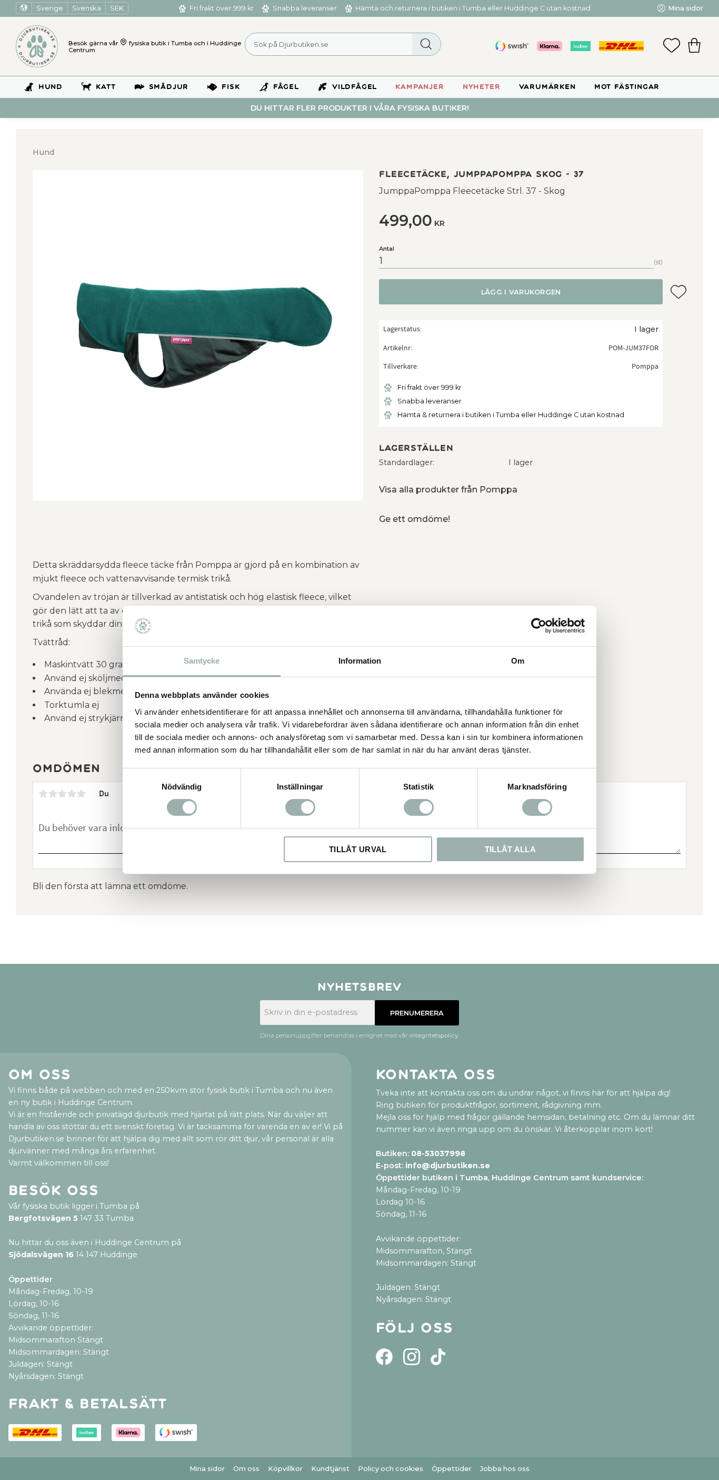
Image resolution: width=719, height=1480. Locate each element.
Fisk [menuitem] (230, 87)
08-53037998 (438, 1153)
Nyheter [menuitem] (482, 87)
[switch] (300, 807)
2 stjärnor (52, 793)
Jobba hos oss (505, 1469)
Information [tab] (359, 660)
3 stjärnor (62, 793)
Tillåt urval (358, 849)
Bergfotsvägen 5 (43, 1218)
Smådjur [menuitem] (169, 87)
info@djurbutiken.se (447, 1165)
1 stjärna (43, 793)
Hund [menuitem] (50, 87)
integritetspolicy (434, 1035)
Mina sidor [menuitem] (685, 8)
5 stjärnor (81, 793)
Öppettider (452, 1469)
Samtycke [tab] (201, 660)
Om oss (246, 1469)
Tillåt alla (510, 849)
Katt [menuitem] (105, 87)
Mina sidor (207, 1469)
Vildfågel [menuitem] (354, 87)
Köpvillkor (285, 1469)
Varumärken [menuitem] (547, 87)
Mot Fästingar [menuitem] (627, 87)
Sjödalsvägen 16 (41, 1254)
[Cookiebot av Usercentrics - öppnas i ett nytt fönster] (539, 626)
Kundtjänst (330, 1469)
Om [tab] (517, 660)
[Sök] (426, 44)
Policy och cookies (390, 1469)
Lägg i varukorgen (521, 292)
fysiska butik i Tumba (160, 43)
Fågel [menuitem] (286, 87)
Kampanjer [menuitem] (419, 87)
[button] (671, 46)
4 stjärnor (71, 793)
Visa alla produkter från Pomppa (448, 490)
